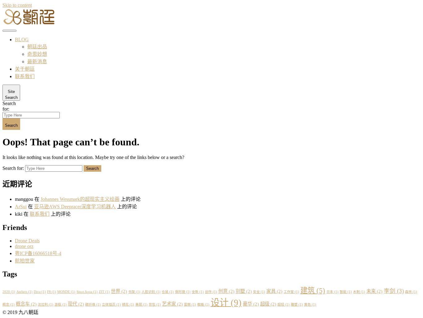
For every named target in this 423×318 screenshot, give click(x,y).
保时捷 (182, 292)
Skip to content (17, 5)
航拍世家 (25, 260)
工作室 (291, 292)
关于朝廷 (25, 69)
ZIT (104, 292)
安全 (259, 292)
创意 (226, 291)
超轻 (283, 304)
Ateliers (24, 292)
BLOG (22, 39)
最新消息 (37, 61)
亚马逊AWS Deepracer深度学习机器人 (75, 206)
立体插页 (111, 304)
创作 (211, 292)
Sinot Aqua (87, 292)
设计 (226, 302)
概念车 (26, 304)
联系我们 (25, 76)
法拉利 (45, 304)
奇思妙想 (37, 54)
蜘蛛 (203, 304)
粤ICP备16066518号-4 (38, 253)
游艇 (61, 304)
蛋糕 (190, 304)
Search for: (9, 106)
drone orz (24, 246)
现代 (76, 304)
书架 (134, 292)
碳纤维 (93, 304)
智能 (346, 292)
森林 (411, 292)
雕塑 (297, 304)
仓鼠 (168, 292)
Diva (40, 292)
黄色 (310, 304)
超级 (268, 304)
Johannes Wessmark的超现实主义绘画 (80, 199)
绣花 (128, 304)
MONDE (66, 292)
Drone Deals (27, 240)
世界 (119, 291)
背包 (155, 304)
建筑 (312, 290)
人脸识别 (151, 292)
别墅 (244, 291)
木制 (359, 292)
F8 (51, 292)
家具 (274, 291)
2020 (8, 292)
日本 (332, 292)
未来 (374, 291)
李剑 (394, 291)
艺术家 (172, 304)
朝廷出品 (37, 46)
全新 (198, 292)
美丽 (141, 304)
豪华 (251, 304)
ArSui (21, 206)
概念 (8, 304)
